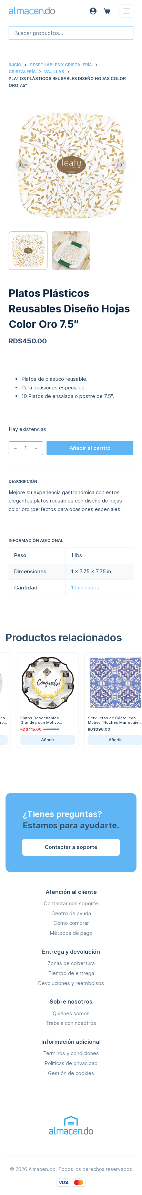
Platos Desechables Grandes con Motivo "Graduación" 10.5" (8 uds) (38, 722)
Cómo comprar (71, 923)
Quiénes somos (71, 1013)
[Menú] (126, 11)
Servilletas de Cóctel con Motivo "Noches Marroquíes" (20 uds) (108, 722)
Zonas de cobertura (71, 963)
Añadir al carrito (90, 448)
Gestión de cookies (71, 1073)
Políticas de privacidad (71, 1063)
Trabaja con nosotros (71, 1023)
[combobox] (71, 33)
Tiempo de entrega (71, 973)
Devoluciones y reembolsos (71, 983)
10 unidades (85, 587)
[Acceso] (93, 11)
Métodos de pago (71, 933)
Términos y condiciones (71, 1053)
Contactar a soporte (71, 847)
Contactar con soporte (71, 903)
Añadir (40, 739)
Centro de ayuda (71, 913)
